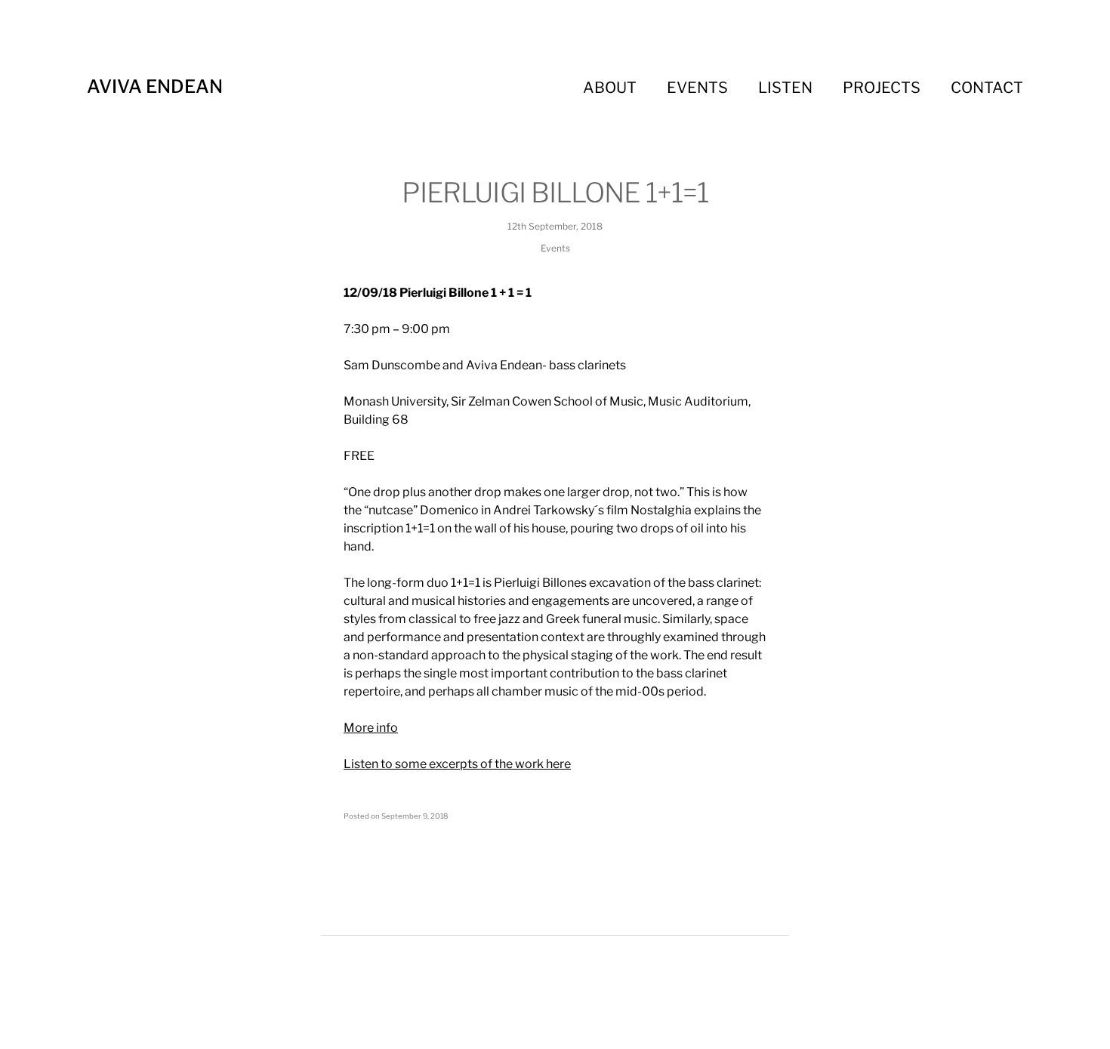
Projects (881, 88)
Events (697, 88)
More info (371, 727)
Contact (987, 88)
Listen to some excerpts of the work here (457, 764)
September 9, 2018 (414, 816)
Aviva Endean (155, 86)
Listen (785, 88)
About (610, 88)
